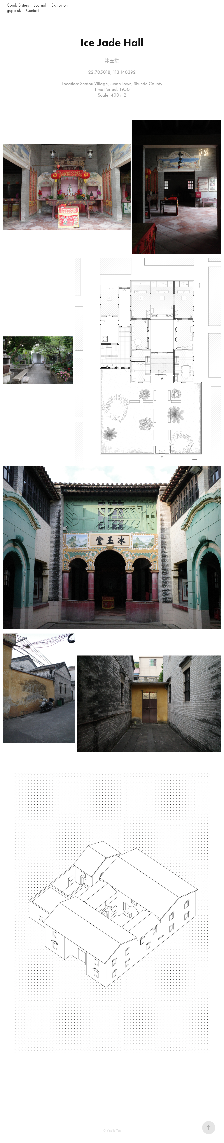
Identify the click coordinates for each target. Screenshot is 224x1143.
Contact (32, 10)
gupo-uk (14, 10)
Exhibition (59, 5)
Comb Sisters (18, 5)
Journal (40, 5)
